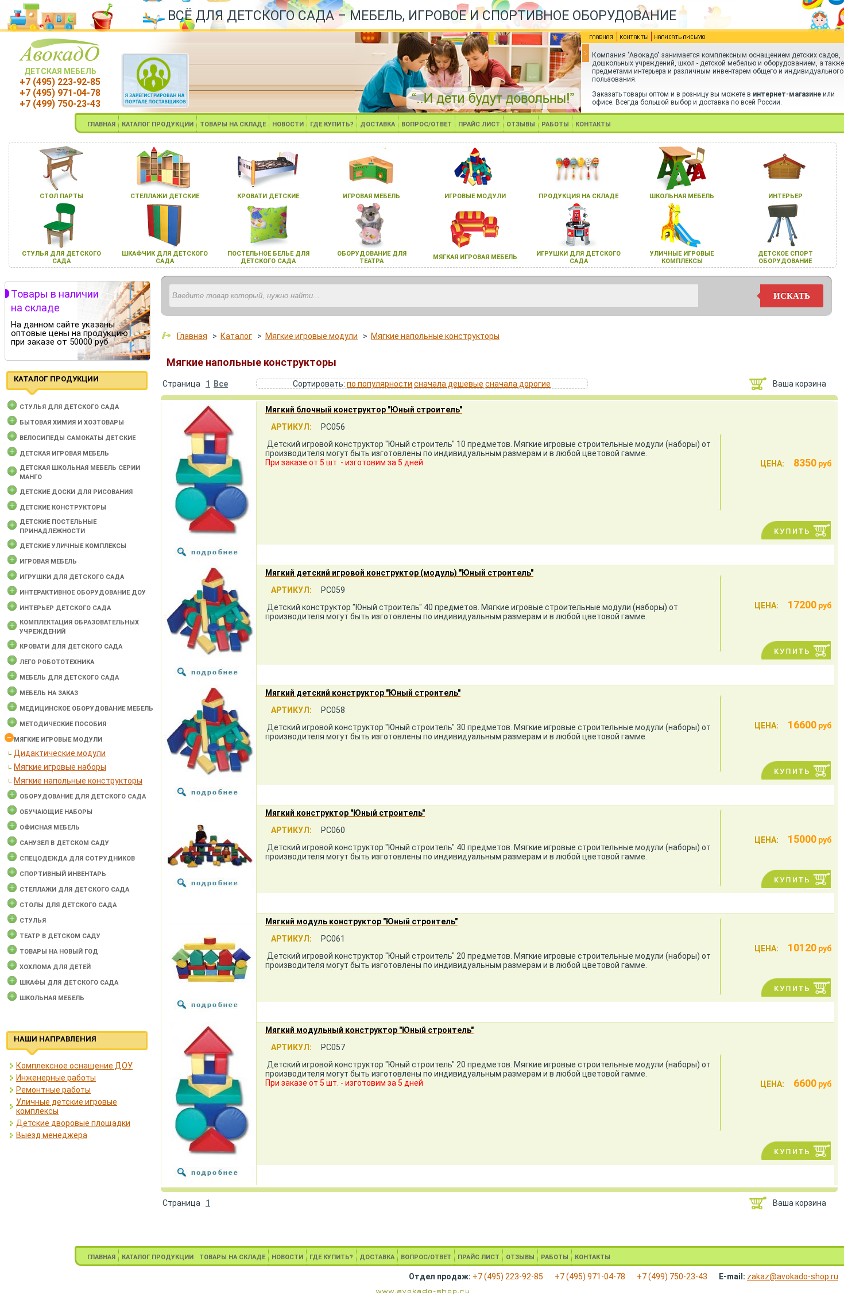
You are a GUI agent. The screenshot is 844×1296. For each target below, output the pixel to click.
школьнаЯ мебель (681, 196)
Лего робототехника (57, 662)
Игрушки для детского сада (72, 577)
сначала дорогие (518, 383)
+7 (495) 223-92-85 (60, 81)
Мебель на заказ (49, 693)
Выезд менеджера (51, 1135)
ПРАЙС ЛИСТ (479, 124)
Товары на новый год (59, 951)
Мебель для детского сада (69, 677)
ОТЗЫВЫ (520, 124)
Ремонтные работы (53, 1089)
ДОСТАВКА (377, 124)
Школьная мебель (52, 998)
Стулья (33, 920)
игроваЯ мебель (371, 196)
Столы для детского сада (68, 905)
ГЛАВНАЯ (101, 124)
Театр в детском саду (60, 936)
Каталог (236, 336)
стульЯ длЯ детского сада (61, 257)
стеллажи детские (164, 196)
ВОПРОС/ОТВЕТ (426, 124)
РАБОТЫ (555, 124)
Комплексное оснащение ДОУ (74, 1065)
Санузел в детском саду (64, 843)
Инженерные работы (56, 1077)
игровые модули (475, 196)
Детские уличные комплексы (73, 546)
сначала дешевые (448, 383)
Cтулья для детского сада (69, 407)
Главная (192, 336)
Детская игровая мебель (64, 453)
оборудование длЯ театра (371, 257)
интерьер (785, 196)
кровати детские (268, 196)
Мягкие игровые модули (58, 739)
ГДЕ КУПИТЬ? (332, 124)
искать (791, 295)
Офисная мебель (50, 827)
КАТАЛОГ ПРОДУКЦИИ (157, 124)
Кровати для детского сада (71, 646)
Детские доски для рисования (76, 492)
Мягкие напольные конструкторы (78, 780)
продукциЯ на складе (578, 196)
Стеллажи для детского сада (74, 889)
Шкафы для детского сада (69, 982)
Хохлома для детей (55, 967)
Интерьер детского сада (65, 608)
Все (221, 383)
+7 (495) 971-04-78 (60, 92)
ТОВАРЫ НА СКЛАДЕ (233, 124)
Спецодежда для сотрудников (77, 858)
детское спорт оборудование (785, 257)
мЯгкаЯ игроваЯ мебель (475, 257)
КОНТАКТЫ (593, 124)
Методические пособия (63, 724)
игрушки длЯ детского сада (578, 257)
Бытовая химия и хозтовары (72, 422)
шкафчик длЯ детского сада (165, 257)
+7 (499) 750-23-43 (60, 103)
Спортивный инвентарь (63, 874)
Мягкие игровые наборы (60, 767)
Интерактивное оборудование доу (83, 592)
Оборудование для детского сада (83, 796)
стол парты (61, 196)
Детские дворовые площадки (73, 1123)
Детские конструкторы (63, 507)
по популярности (379, 383)
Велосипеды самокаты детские (77, 438)
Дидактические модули (60, 753)
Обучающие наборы (56, 812)
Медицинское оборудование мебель (86, 708)
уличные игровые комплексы (682, 257)
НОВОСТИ (288, 124)
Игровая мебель (48, 561)
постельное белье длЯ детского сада (268, 257)
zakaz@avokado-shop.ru (792, 1276)
